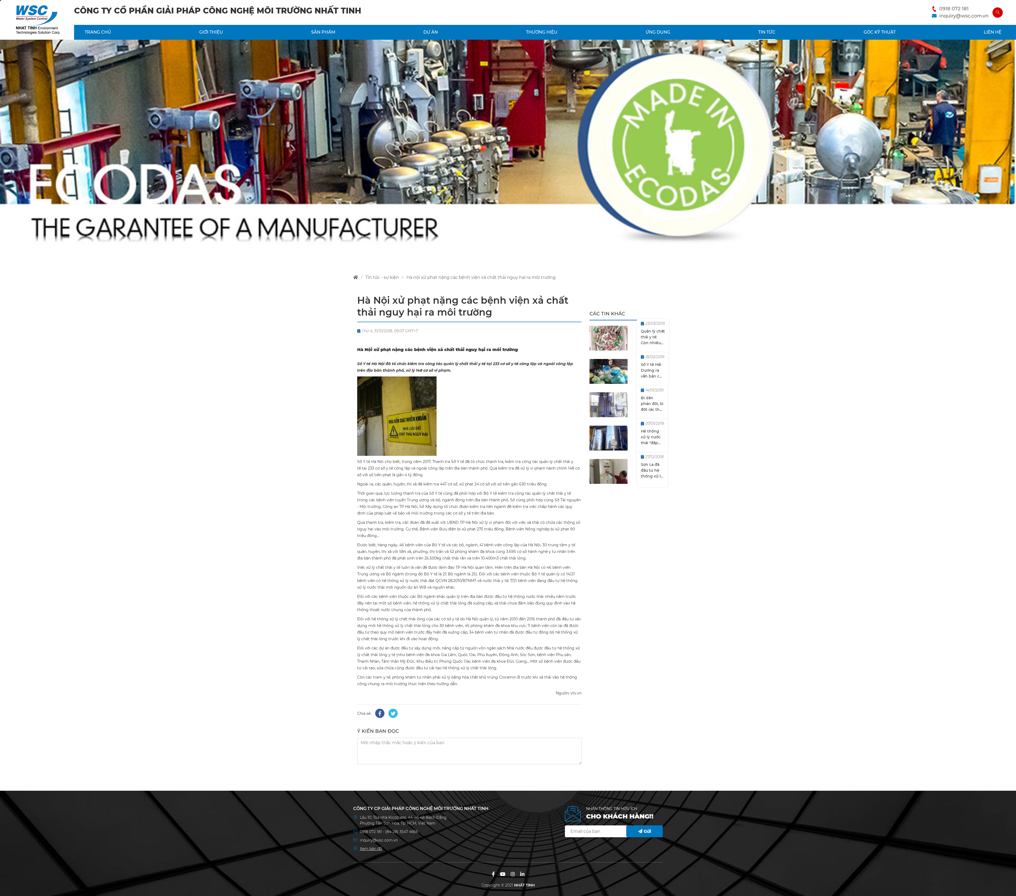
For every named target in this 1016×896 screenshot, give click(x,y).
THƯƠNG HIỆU (541, 32)
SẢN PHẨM (323, 32)
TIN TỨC (766, 32)
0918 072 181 (954, 9)
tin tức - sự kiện (382, 277)
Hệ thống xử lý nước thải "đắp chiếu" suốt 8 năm (651, 437)
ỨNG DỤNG (658, 32)
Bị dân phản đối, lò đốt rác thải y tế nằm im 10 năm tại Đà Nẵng (652, 403)
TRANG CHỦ (98, 32)
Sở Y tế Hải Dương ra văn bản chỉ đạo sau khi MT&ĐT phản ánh (652, 370)
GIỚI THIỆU (211, 32)
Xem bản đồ (371, 848)
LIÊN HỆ (992, 32)
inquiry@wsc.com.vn (963, 16)
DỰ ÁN (430, 32)
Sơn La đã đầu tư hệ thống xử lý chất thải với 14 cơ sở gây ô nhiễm (652, 470)
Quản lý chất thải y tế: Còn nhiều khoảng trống (653, 337)
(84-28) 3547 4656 (401, 831)
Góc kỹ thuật (880, 32)
